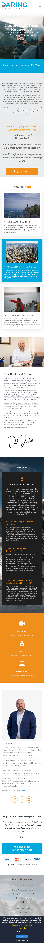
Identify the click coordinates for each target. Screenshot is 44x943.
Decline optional (22, 932)
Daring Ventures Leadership (22, 890)
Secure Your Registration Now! (22, 848)
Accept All (22, 936)
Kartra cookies (27, 925)
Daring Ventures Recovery (23, 886)
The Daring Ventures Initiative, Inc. (23, 894)
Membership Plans (23, 909)
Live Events (23, 913)
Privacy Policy (22, 928)
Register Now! (22, 171)
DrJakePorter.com (22, 898)
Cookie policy (16, 925)
